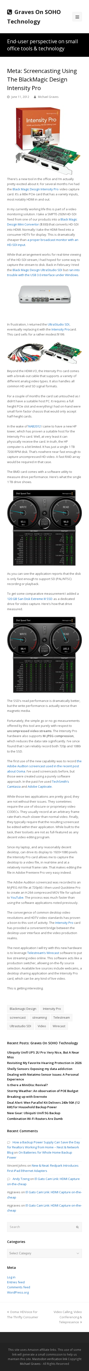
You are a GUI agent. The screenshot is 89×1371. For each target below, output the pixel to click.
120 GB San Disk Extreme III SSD (29, 599)
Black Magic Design (26, 189)
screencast (18, 1017)
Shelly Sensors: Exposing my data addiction (39, 1069)
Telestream (61, 1017)
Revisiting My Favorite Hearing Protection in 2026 (44, 1063)
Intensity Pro (50, 189)
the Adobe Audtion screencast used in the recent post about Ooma (44, 766)
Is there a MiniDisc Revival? (27, 1085)
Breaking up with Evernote (27, 1096)
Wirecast (53, 953)
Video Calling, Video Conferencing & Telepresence (68, 1317)
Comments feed (18, 1287)
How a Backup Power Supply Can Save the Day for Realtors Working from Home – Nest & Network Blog (43, 1147)
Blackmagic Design (23, 1009)
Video (42, 1026)
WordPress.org (18, 1292)
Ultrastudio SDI (20, 1026)
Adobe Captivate (40, 786)
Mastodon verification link (49, 1359)
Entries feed (16, 1282)
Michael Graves (48, 97)
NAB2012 (34, 426)
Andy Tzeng (21, 1179)
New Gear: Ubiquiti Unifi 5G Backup (33, 1113)
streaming (39, 1017)
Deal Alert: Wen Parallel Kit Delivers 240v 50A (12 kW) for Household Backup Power (43, 1104)
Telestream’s (36, 953)
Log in (11, 1277)
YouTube (17, 897)
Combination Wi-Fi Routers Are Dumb (35, 1119)
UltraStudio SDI (51, 270)
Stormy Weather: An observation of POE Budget (42, 1091)
